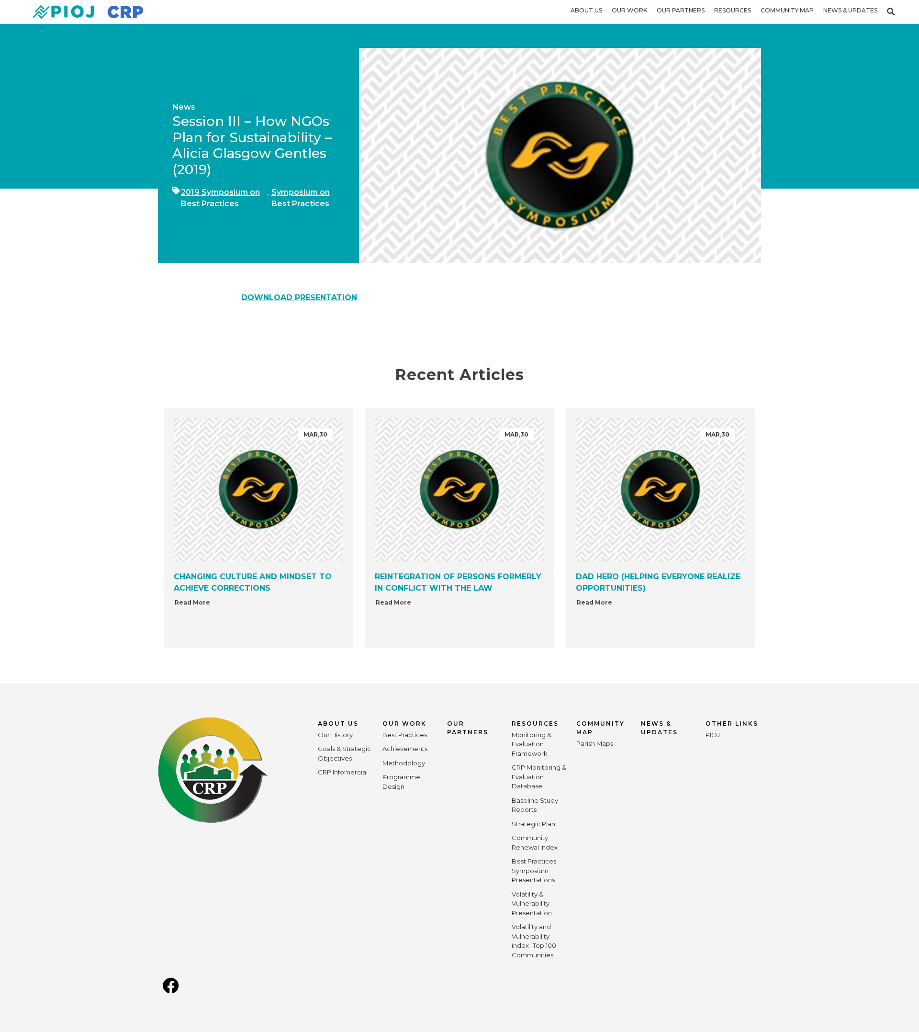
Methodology (403, 763)
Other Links (732, 723)
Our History (335, 735)
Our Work (629, 10)
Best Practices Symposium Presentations (534, 870)
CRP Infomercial (343, 772)
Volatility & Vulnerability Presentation (532, 903)
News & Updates (850, 10)
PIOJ (713, 735)
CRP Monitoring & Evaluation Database (539, 776)
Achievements (404, 748)
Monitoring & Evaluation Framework (531, 744)
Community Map (787, 10)
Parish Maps (594, 743)
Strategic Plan (533, 824)
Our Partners (681, 10)
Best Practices (404, 735)
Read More (192, 602)
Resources (732, 10)
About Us (586, 10)
